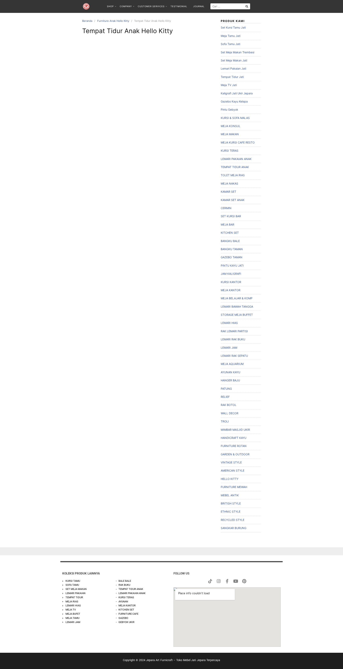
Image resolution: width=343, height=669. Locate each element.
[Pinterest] (244, 581)
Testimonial (179, 6)
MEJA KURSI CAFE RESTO (238, 142)
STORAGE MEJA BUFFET (237, 314)
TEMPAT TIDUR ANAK (235, 167)
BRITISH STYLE (231, 503)
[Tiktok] (210, 581)
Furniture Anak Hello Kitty (113, 20)
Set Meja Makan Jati (234, 60)
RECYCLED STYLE (232, 520)
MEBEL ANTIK (230, 495)
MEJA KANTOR (230, 290)
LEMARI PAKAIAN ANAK (236, 159)
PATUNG (226, 388)
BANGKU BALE (230, 241)
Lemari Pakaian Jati (233, 68)
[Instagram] (218, 581)
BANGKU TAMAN (232, 249)
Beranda (87, 20)
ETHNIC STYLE (230, 511)
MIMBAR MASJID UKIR (235, 429)
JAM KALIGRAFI (231, 273)
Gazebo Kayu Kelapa (234, 101)
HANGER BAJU (230, 380)
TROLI (225, 421)
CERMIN (226, 208)
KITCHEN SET (230, 232)
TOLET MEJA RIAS (233, 175)
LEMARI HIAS (229, 322)
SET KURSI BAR (231, 216)
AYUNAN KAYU (230, 372)
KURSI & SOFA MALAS (235, 118)
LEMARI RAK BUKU (233, 339)
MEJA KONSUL (230, 126)
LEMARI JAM (229, 347)
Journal (198, 6)
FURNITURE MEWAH (234, 487)
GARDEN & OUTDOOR (235, 454)
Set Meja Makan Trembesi (237, 52)
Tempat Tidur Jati (232, 76)
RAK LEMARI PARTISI (234, 331)
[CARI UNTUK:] (230, 6)
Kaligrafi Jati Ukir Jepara (237, 93)
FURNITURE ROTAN (234, 446)
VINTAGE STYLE (231, 462)
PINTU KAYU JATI (232, 265)
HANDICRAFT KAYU (233, 437)
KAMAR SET (228, 191)
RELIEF (225, 396)
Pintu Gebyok (229, 109)
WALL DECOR (229, 413)
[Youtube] (235, 581)
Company (126, 6)
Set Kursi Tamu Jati (233, 27)
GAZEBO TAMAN (231, 257)
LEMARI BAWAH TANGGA (237, 306)
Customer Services (151, 6)
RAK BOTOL (228, 405)
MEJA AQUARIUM (232, 364)
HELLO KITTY (229, 478)
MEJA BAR (227, 224)
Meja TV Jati (229, 85)
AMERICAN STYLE (232, 470)
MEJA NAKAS (229, 183)
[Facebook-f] (227, 581)
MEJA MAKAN (230, 134)
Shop (110, 6)
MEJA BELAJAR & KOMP (236, 298)
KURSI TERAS (229, 150)
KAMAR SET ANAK (233, 200)
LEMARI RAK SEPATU (234, 355)
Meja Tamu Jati (230, 35)
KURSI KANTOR (231, 282)
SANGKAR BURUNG (233, 528)
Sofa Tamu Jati (230, 44)
